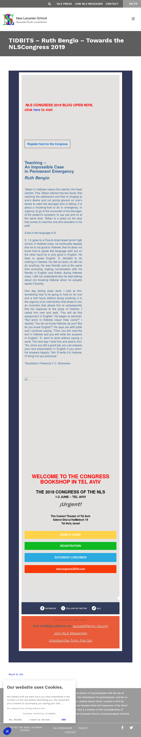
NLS (99, 608)
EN (131, 3)
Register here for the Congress (47, 144)
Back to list (16, 674)
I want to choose (39, 719)
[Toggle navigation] (133, 19)
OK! (64, 719)
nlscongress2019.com (70, 569)
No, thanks (15, 719)
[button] (7, 731)
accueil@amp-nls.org (90, 626)
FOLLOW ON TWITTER (76, 608)
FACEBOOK (50, 608)
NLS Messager (62, 728)
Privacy (83, 728)
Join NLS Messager (89, 3)
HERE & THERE (70, 535)
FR (136, 3)
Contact (112, 3)
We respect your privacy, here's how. (26, 708)
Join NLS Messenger (70, 633)
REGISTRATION (70, 546)
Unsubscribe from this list (70, 640)
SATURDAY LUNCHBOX (71, 557)
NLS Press (64, 3)
